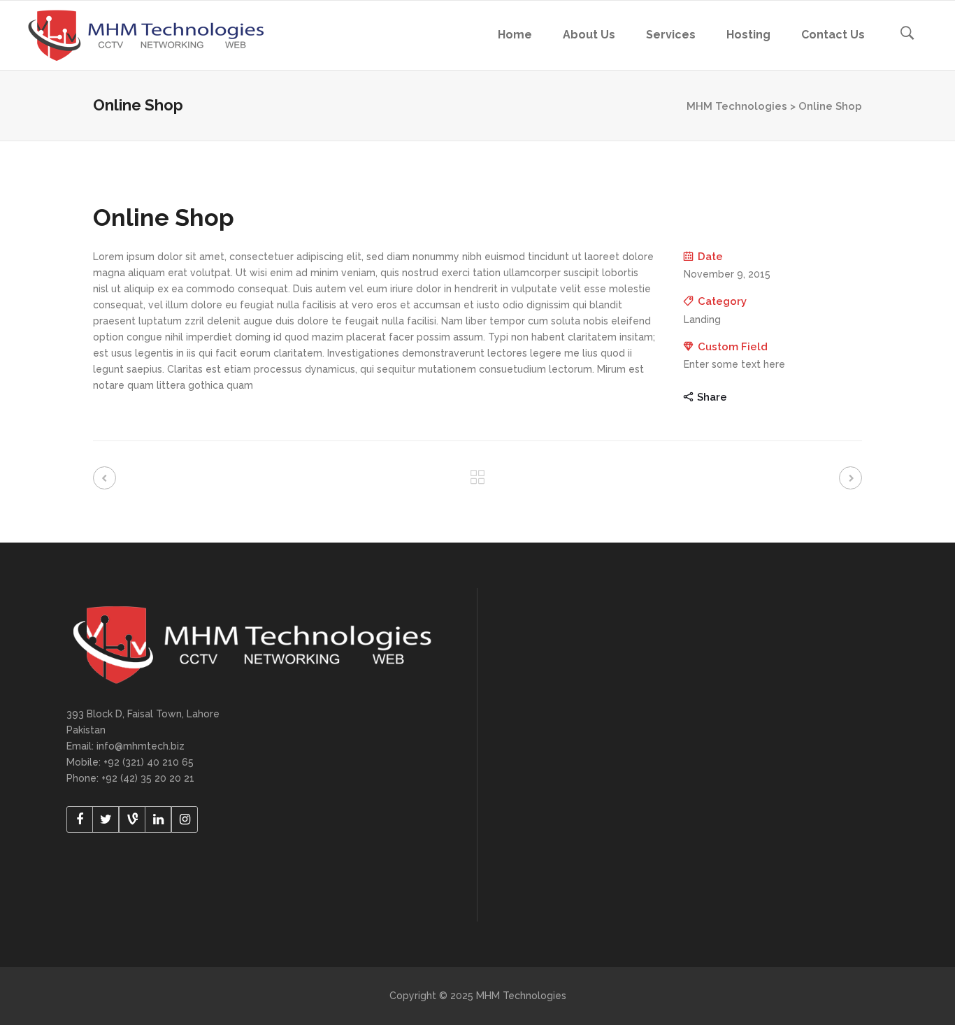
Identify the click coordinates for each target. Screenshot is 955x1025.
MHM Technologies (737, 106)
